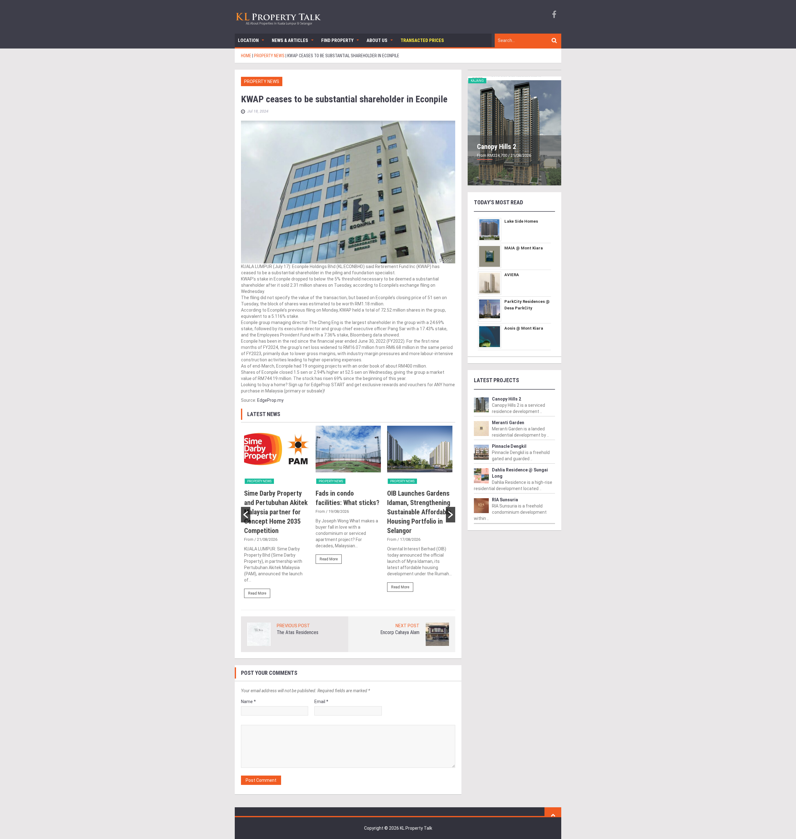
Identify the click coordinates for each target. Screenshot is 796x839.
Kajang (477, 80)
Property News (261, 81)
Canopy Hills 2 (496, 147)
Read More (257, 593)
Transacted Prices (422, 40)
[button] (245, 514)
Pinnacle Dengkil (509, 446)
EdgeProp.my (270, 400)
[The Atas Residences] (259, 634)
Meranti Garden (508, 422)
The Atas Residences (297, 632)
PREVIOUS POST (293, 625)
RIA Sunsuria (505, 499)
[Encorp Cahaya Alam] (437, 634)
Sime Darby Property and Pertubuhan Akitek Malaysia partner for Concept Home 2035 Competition (276, 512)
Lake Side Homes (521, 221)
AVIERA (511, 274)
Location (248, 40)
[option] (276, 515)
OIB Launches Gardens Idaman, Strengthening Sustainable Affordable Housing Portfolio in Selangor (419, 512)
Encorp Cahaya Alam (399, 632)
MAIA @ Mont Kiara (523, 248)
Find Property (337, 40)
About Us (377, 40)
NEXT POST (407, 625)
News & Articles (290, 40)
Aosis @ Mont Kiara (523, 328)
